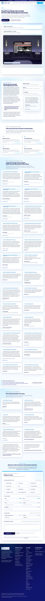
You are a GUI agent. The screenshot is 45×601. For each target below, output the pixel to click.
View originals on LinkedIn (37, 382)
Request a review (5, 20)
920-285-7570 (11, 0)
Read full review (27, 109)
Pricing (20, 2)
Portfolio (23, 2)
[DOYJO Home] (5, 3)
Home (14, 2)
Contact (35, 2)
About (26, 2)
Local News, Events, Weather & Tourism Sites (29, 560)
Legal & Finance (28, 571)
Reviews (31, 2)
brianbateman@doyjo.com (32, 0)
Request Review (40, 2)
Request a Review (29, 587)
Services (16, 2)
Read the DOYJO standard (15, 20)
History (28, 2)
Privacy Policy (28, 589)
